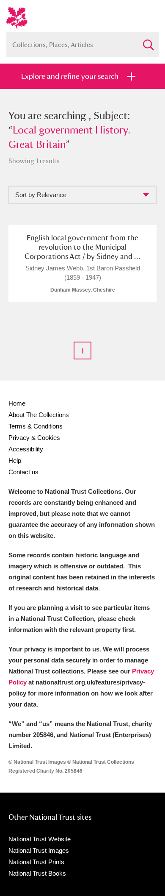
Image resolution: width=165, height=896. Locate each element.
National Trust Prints (36, 861)
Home (16, 403)
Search (148, 41)
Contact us (23, 472)
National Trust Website (39, 839)
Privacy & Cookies (34, 437)
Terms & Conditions (35, 426)
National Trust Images (38, 850)
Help (14, 460)
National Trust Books (37, 873)
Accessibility (25, 449)
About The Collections (38, 414)
